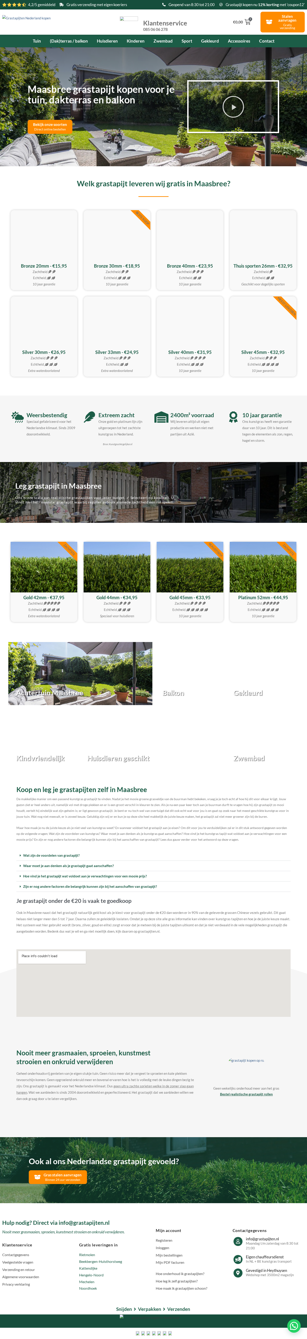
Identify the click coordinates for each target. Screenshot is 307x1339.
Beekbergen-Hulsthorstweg (100, 1261)
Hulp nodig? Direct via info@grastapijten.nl (56, 1222)
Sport (187, 40)
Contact (266, 40)
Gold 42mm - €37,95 (44, 597)
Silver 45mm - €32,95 (263, 352)
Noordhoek (88, 1288)
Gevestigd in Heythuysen (266, 1270)
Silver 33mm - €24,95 (117, 352)
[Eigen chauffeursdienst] (238, 1259)
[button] (233, 107)
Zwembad (163, 40)
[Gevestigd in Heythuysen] (238, 1273)
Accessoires (239, 40)
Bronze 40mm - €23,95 (190, 266)
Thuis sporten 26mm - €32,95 (263, 266)
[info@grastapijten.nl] (238, 1241)
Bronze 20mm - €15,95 (44, 266)
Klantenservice (165, 25)
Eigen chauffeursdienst (265, 1257)
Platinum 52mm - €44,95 (263, 597)
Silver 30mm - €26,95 (44, 352)
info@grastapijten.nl (262, 1239)
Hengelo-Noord (91, 1275)
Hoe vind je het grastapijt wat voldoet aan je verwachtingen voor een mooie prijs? (85, 876)
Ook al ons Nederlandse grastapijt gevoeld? (104, 1161)
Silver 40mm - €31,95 (190, 352)
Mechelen (86, 1282)
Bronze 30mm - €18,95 (117, 266)
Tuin (37, 40)
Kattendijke (88, 1268)
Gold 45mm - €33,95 (190, 597)
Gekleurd (210, 40)
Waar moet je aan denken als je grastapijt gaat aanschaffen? (68, 866)
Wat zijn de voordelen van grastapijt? (51, 855)
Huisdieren (107, 40)
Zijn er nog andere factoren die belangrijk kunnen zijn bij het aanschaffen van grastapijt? (90, 886)
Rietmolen (87, 1254)
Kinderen (136, 40)
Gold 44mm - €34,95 (117, 597)
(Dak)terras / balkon (69, 40)
